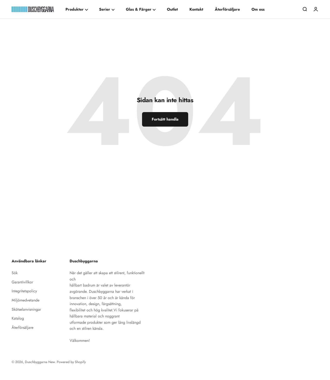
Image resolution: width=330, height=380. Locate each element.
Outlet (172, 9)
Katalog (18, 318)
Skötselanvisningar (26, 309)
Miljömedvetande (25, 300)
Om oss (258, 9)
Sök (15, 273)
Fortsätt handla (165, 119)
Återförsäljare (227, 9)
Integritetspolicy (24, 291)
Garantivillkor (22, 282)
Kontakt (196, 9)
